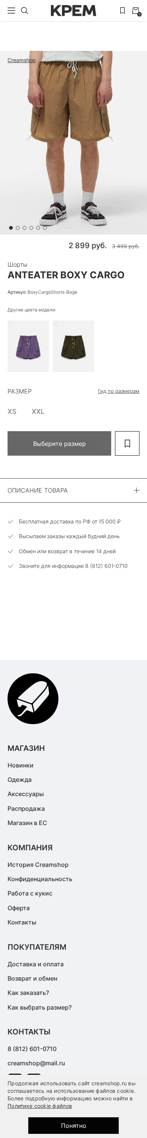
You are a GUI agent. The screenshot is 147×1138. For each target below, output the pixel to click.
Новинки (21, 765)
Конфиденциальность (40, 879)
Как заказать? (28, 992)
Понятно (73, 1125)
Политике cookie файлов (40, 1106)
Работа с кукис (30, 893)
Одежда (20, 779)
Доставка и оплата (36, 964)
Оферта (19, 908)
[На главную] (73, 10)
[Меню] (11, 10)
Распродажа (26, 808)
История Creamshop (38, 864)
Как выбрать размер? (40, 1007)
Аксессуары (26, 794)
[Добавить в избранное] (127, 443)
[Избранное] (122, 10)
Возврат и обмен (32, 978)
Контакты (22, 922)
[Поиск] (24, 10)
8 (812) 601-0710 (32, 1049)
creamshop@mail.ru (36, 1063)
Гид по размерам (118, 391)
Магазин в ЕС (27, 823)
